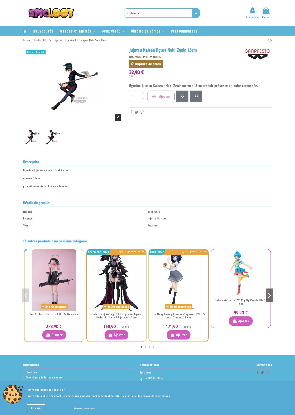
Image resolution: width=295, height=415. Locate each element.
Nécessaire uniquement (84, 408)
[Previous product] (269, 40)
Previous (25, 295)
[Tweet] (136, 112)
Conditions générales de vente (43, 377)
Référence (135, 57)
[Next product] (271, 40)
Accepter (36, 408)
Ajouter (164, 96)
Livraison (31, 372)
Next (269, 295)
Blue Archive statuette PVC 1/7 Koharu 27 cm (54, 315)
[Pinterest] (142, 112)
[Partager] (131, 112)
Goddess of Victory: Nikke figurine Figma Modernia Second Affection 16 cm (116, 315)
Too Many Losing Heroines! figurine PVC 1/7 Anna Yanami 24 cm (178, 315)
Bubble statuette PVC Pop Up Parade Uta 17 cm (241, 302)
